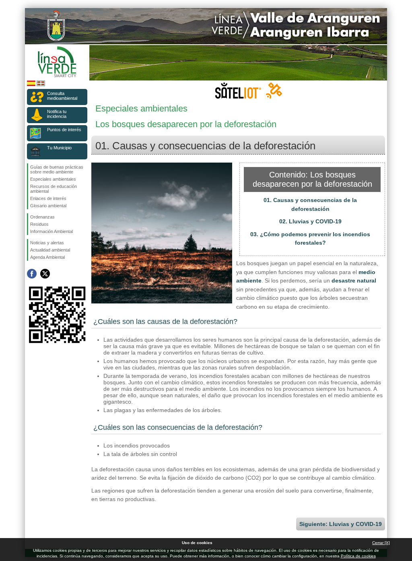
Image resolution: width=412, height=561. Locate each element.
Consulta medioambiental (62, 96)
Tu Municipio (59, 147)
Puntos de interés (64, 129)
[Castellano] (31, 84)
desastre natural (354, 280)
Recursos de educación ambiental (53, 189)
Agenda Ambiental (47, 257)
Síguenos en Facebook (32, 273)
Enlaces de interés (48, 198)
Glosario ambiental (48, 205)
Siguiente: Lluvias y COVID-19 (340, 524)
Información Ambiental (51, 231)
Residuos (39, 224)
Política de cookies (358, 556)
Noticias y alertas (47, 242)
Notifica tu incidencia (56, 114)
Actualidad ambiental (50, 250)
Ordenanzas (42, 216)
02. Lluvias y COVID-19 (310, 221)
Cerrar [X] (381, 542)
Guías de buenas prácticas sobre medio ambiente (56, 169)
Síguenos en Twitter (45, 273)
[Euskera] (41, 84)
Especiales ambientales (53, 179)
